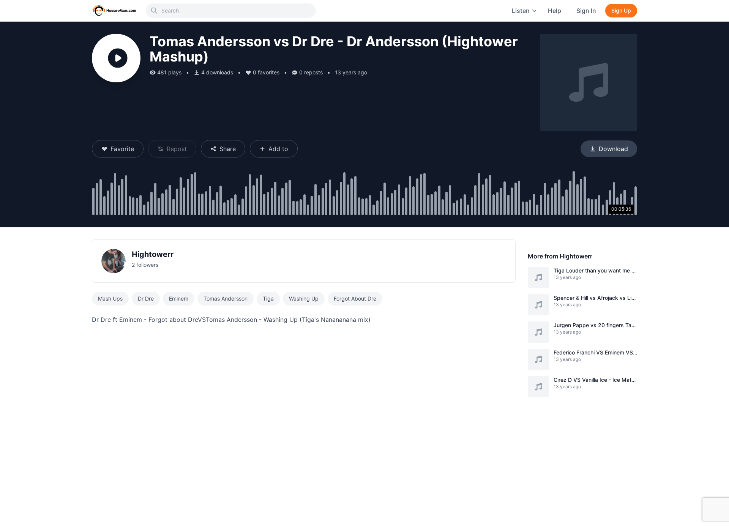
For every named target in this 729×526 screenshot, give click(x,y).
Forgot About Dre (355, 298)
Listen (521, 10)
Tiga (268, 298)
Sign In (586, 10)
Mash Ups (110, 298)
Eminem (178, 298)
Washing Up (304, 298)
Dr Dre (146, 298)
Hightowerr (153, 254)
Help (554, 10)
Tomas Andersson (226, 298)
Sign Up (621, 10)
